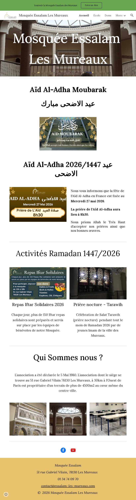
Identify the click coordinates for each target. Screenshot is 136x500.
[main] (68, 48)
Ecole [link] (96, 15)
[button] (132, 15)
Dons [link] (108, 15)
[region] (68, 5)
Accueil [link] (84, 15)
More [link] (119, 15)
